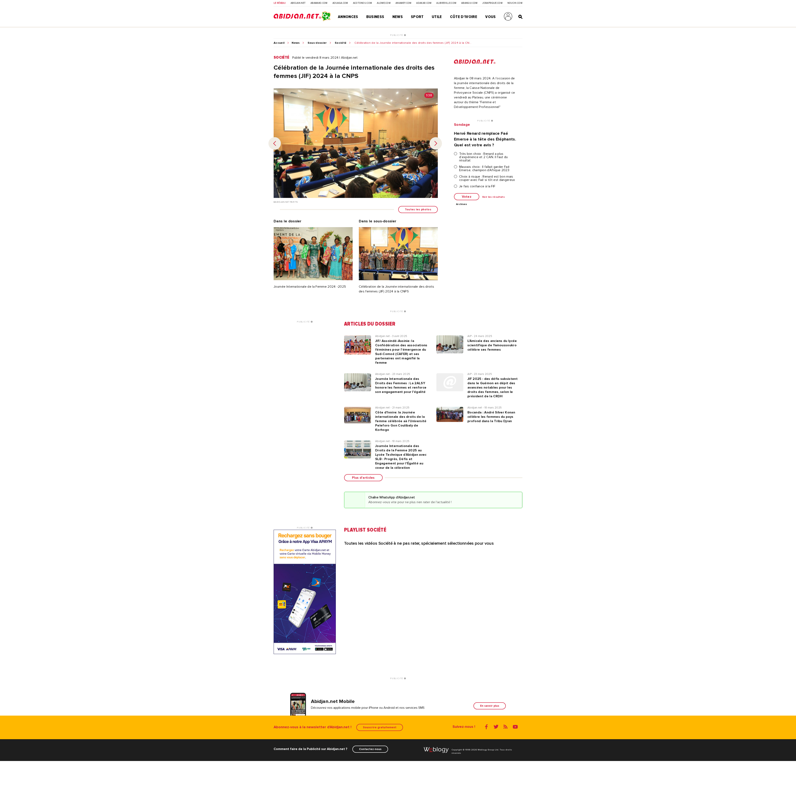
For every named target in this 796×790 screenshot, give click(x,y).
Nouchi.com (514, 3)
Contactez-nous (370, 749)
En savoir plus (489, 706)
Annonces (348, 16)
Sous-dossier (317, 42)
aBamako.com (319, 3)
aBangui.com (469, 3)
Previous (274, 143)
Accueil (279, 42)
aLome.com (384, 3)
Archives (461, 204)
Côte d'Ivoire (463, 16)
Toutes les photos (418, 209)
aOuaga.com (340, 3)
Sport (417, 16)
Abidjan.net (298, 3)
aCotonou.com (362, 3)
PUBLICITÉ (397, 35)
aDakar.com (423, 3)
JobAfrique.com (492, 3)
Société (340, 42)
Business (375, 16)
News (397, 16)
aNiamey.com (403, 3)
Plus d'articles (363, 478)
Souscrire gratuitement (379, 727)
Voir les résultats (493, 197)
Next (436, 143)
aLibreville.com (446, 3)
